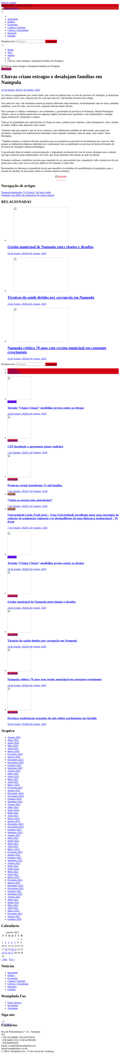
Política (11, 22)
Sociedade (13, 19)
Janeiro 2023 (14, 854)
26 (9, 952)
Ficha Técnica (14, 1002)
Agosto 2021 (14, 896)
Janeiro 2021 (14, 916)
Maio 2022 (13, 871)
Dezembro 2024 (15, 793)
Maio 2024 (13, 813)
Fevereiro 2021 (15, 913)
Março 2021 (14, 910)
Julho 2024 (13, 807)
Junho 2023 (13, 841)
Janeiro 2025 (14, 790)
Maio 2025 (13, 779)
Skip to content (8, 2)
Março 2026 (14, 751)
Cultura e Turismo (16, 27)
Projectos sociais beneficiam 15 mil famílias (35, 485)
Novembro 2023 (16, 827)
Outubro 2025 (14, 765)
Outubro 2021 (14, 891)
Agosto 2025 (14, 771)
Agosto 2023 (14, 835)
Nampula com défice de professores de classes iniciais (27, 195)
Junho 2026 (13, 743)
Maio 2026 (13, 745)
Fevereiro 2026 (15, 754)
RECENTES (14, 372)
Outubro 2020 (14, 919)
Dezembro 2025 (15, 759)
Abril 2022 (13, 874)
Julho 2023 (13, 838)
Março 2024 (14, 818)
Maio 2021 (13, 905)
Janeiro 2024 (14, 821)
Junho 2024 (13, 810)
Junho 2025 (13, 776)
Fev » (12, 959)
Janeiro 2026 (14, 757)
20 (12, 949)
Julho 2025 (13, 773)
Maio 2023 (13, 843)
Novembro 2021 (16, 888)
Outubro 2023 (14, 829)
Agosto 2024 (14, 804)
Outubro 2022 (14, 857)
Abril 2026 (13, 748)
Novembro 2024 (16, 796)
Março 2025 (14, 785)
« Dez (4, 959)
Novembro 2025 (16, 762)
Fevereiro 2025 (15, 787)
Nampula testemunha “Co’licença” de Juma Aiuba (26, 192)
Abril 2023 (13, 846)
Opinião (11, 36)
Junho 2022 (13, 868)
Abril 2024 (13, 815)
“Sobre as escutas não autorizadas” (30, 500)
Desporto (12, 33)
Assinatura (13, 1008)
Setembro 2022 (15, 860)
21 (15, 949)
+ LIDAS (12, 369)
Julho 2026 (13, 740)
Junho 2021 (13, 902)
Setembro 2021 (15, 894)
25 (6, 952)
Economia (13, 24)
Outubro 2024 (14, 799)
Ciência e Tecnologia (18, 30)
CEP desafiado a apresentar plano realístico (35, 446)
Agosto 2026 (14, 737)
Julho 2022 (13, 866)
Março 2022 (14, 877)
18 (6, 949)
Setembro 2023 (15, 832)
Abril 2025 (13, 782)
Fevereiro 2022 (15, 880)
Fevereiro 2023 (15, 852)
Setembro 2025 (15, 768)
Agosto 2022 (14, 863)
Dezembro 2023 (15, 824)
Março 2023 (14, 849)
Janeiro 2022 (14, 882)
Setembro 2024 (15, 801)
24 (3, 952)
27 (12, 952)
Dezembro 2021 (15, 885)
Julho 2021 (13, 899)
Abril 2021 (13, 908)
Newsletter (13, 1005)
